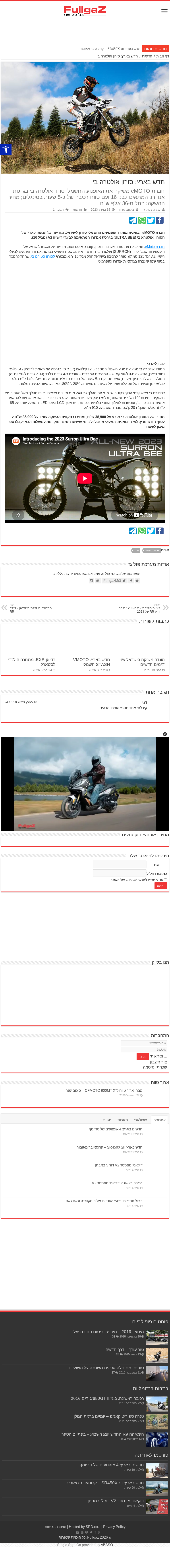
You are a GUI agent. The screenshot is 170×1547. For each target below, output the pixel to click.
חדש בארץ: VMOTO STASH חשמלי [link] (91, 662)
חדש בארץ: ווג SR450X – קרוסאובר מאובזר (110, 49)
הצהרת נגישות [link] (55, 1527)
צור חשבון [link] (158, 1062)
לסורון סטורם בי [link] (43, 256)
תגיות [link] (107, 1120)
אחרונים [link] (159, 1120)
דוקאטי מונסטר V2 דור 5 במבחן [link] (119, 1165)
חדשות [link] (147, 56)
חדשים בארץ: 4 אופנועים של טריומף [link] (116, 1129)
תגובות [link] (123, 1120)
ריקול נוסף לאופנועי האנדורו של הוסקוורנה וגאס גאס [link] (104, 1201)
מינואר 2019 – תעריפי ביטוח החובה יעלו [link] (108, 1331)
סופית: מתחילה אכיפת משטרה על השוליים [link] (106, 1367)
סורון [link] (136, 550)
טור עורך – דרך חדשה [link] (125, 1349)
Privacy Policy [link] (114, 1527)
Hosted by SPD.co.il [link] (84, 1527)
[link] (6, 149)
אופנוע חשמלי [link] (152, 550)
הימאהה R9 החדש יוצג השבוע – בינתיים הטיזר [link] (103, 1434)
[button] (165, 734)
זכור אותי (156, 1056)
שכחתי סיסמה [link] (155, 1067)
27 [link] (113, 1372)
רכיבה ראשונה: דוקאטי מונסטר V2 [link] (117, 1183)
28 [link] (117, 1354)
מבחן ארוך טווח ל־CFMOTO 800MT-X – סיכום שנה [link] (104, 1090)
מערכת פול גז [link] (151, 209)
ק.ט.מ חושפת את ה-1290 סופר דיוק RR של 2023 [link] (139, 608)
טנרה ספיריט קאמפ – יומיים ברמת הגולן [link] (109, 1416)
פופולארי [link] (140, 1120)
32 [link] (113, 1336)
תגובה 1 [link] (58, 209)
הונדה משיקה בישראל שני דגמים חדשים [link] (142, 662)
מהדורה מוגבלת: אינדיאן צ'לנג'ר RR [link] (31, 608)
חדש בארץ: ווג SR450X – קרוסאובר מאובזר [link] (110, 1147)
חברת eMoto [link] (155, 247)
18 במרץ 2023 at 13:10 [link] (21, 702)
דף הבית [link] (162, 56)
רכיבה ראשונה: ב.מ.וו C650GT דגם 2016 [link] (107, 1398)
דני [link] (144, 702)
